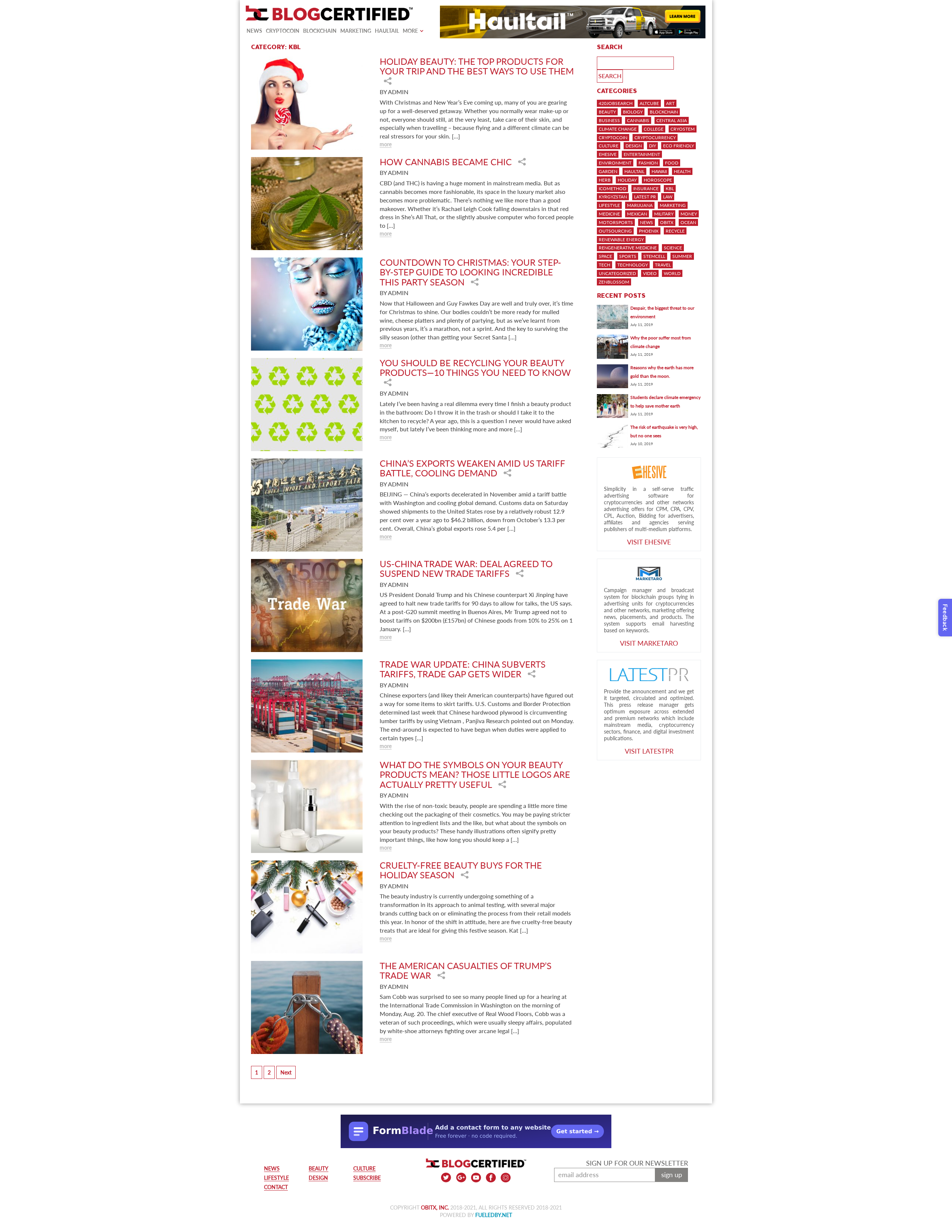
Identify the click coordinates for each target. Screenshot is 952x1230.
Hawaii (659, 171)
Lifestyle (609, 205)
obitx (666, 222)
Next (286, 1072)
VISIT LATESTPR (649, 751)
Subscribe (367, 1178)
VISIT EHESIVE (649, 542)
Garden (608, 171)
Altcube (649, 103)
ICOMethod (612, 188)
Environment (615, 163)
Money (689, 214)
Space (605, 256)
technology (632, 265)
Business (609, 120)
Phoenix (649, 231)
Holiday (627, 180)
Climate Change (618, 129)
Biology (633, 112)
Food (671, 163)
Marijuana (640, 205)
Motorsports (616, 222)
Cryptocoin (282, 31)
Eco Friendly (678, 145)
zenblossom (614, 282)
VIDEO (650, 273)
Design (633, 145)
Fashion (648, 163)
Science (673, 247)
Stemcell (654, 256)
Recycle (675, 231)
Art (670, 103)
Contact (276, 1187)
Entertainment (642, 154)
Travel (663, 265)
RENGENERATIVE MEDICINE (628, 247)
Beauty (607, 112)
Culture (608, 145)
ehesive (608, 154)
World (672, 273)
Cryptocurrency (655, 137)
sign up (671, 1174)
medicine (609, 214)
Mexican (637, 214)
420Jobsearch (616, 103)
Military (663, 214)
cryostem (682, 129)
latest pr (645, 196)
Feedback (945, 617)
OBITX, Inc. (435, 1207)
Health (682, 171)
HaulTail (387, 31)
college (653, 129)
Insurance (646, 188)
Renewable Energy (621, 239)
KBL (670, 188)
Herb (605, 180)
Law (667, 196)
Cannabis (638, 120)
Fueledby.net (493, 1215)
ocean (688, 222)
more (386, 144)
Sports (627, 256)
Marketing (355, 31)
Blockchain (320, 31)
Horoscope (658, 180)
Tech (604, 265)
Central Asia (671, 120)
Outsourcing (615, 231)
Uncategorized (617, 273)
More (410, 31)
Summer (682, 256)
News (254, 31)
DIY (652, 145)
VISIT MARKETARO (649, 643)
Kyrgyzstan (613, 196)
